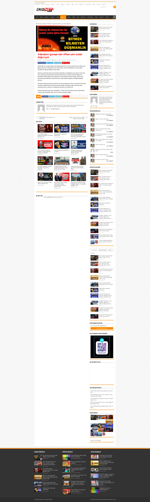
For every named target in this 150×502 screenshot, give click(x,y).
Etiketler (93, 253)
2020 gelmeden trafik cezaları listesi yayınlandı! (78, 456)
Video (94, 4)
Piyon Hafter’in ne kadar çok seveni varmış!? (78, 490)
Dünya (42, 4)
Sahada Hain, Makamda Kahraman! (103, 114)
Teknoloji (81, 4)
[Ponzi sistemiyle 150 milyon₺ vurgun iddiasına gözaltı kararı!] (66, 470)
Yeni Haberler (94, 250)
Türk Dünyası (88, 4)
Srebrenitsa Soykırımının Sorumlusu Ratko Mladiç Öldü (77, 168)
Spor (77, 4)
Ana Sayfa (37, 4)
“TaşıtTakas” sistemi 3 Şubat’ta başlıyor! (105, 488)
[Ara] (115, 7)
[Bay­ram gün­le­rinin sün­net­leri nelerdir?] (66, 463)
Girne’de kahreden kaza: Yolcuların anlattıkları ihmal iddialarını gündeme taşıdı (105, 67)
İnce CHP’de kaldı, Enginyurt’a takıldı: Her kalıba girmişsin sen (45, 135)
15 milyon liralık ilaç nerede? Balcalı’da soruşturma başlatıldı (45, 168)
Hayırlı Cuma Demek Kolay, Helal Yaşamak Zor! (45, 183)
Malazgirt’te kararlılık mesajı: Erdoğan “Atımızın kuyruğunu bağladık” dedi (78, 184)
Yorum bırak (62, 60)
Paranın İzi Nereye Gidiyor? (101, 154)
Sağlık (72, 4)
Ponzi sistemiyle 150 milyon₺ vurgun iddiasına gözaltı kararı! (78, 469)
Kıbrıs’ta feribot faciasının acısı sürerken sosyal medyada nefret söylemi (105, 35)
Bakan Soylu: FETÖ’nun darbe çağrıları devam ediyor (77, 117)
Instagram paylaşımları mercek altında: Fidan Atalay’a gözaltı (77, 151)
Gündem (52, 4)
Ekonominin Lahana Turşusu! (101, 159)
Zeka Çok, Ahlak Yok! (100, 144)
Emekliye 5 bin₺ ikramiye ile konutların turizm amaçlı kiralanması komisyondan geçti (78, 483)
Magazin (62, 4)
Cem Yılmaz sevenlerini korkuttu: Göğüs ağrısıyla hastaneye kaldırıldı (44, 151)
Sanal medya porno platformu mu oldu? (104, 124)
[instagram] (105, 7)
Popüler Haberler (102, 250)
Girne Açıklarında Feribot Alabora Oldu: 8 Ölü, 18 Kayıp (50, 483)
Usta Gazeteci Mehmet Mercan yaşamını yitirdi (105, 468)
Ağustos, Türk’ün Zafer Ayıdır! (102, 119)
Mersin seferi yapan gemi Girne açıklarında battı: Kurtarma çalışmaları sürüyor (78, 135)
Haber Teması (113, 499)
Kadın (58, 4)
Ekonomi (47, 4)
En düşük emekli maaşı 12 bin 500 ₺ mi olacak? (78, 475)
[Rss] (100, 7)
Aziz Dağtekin (110, 115)
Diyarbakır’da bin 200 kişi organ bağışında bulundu (105, 456)
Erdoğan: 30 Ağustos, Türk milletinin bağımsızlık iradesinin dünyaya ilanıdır (105, 74)
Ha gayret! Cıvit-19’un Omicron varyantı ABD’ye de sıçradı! (106, 482)
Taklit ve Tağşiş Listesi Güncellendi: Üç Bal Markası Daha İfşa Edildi (106, 462)
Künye (103, 4)
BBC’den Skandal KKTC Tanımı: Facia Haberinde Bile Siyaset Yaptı (105, 49)
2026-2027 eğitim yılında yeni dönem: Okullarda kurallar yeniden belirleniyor (106, 476)
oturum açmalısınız (58, 197)
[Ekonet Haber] (45, 9)
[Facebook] (102, 7)
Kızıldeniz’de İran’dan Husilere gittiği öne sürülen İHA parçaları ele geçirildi (106, 81)
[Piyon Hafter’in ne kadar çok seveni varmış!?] (66, 491)
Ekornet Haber (99, 499)
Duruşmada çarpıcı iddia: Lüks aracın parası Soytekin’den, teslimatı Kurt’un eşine (60, 184)
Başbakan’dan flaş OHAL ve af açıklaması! (46, 117)
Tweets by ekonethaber (96, 440)
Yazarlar (98, 4)
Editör (40, 60)
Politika (68, 4)
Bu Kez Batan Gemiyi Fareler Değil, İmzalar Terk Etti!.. (50, 456)
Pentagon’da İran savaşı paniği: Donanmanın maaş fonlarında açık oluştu (61, 168)
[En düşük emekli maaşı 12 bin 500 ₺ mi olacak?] (66, 477)
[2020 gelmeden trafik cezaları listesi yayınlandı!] (66, 457)
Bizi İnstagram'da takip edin (102, 328)
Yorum (109, 250)
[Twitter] (103, 7)
